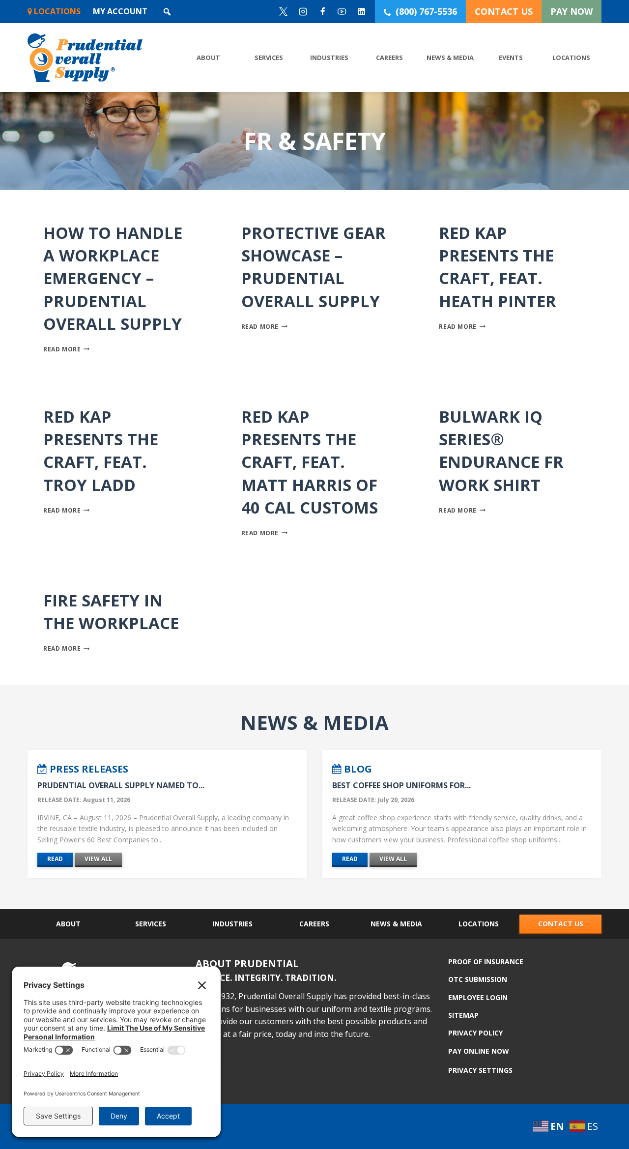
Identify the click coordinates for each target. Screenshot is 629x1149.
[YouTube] (342, 11)
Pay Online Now (478, 1050)
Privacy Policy (475, 1032)
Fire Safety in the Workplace (111, 611)
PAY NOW (571, 11)
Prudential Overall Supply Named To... (120, 785)
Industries (329, 57)
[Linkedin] (362, 11)
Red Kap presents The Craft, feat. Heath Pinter (497, 267)
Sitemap (463, 1015)
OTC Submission (477, 979)
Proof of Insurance (485, 962)
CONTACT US (504, 11)
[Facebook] (322, 11)
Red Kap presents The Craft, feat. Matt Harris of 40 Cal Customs (309, 461)
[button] (167, 11)
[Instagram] (303, 11)
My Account (120, 11)
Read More (66, 349)
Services (269, 57)
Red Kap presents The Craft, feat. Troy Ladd (100, 450)
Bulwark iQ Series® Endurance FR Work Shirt (501, 450)
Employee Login (478, 997)
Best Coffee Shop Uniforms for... (401, 785)
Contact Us (560, 923)
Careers (389, 57)
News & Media (450, 57)
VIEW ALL (98, 859)
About (208, 57)
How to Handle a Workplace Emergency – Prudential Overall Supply (112, 278)
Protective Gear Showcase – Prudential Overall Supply (313, 267)
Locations (56, 11)
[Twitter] (283, 11)
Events (511, 57)
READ (55, 859)
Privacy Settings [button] (480, 1070)
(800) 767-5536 (426, 11)
